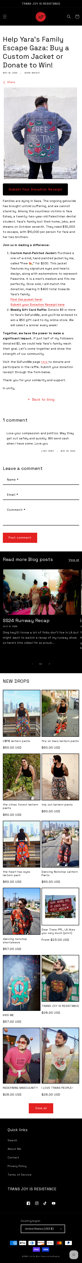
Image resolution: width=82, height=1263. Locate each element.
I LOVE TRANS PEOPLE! (57, 1087)
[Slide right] (49, 664)
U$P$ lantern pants (16, 741)
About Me (14, 1149)
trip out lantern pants (57, 804)
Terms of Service (20, 1174)
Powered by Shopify (50, 1256)
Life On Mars (34, 1256)
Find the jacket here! (26, 299)
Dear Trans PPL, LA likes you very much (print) (58, 931)
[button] (5, 16)
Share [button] (11, 82)
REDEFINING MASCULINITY (20, 1087)
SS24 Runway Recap (26, 620)
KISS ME (8, 1015)
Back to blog (43, 399)
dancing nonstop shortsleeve (15, 940)
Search (12, 1140)
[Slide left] (32, 664)
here (44, 362)
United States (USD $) (39, 1228)
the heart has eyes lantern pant (16, 873)
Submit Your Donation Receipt (35, 189)
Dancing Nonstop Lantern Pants (60, 873)
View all (74, 560)
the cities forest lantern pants (20, 806)
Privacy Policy (17, 1166)
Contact (13, 1157)
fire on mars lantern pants (60, 741)
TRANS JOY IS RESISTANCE (60, 1006)
